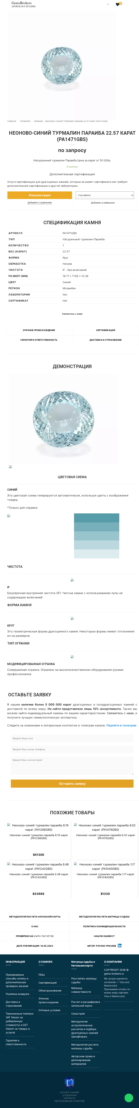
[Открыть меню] (3, 2)
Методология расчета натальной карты (34, 916)
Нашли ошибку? (104, 936)
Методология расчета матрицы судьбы (104, 916)
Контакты (69, 1098)
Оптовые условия (49, 1010)
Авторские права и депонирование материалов (83, 1060)
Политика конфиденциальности (104, 926)
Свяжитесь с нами (120, 713)
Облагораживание (50, 990)
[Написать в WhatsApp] (115, 1006)
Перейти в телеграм (121, 725)
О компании (69, 1095)
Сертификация (105, 330)
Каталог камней (69, 1092)
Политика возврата (17, 993)
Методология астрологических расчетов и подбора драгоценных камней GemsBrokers (84, 1029)
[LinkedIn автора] (119, 946)
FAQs (42, 974)
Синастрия (78, 1013)
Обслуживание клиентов (69, 1101)
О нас (34, 926)
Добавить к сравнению (40, 202)
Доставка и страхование (106, 340)
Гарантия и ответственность (38, 340)
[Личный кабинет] (112, 4)
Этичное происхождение (39, 330)
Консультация (39, 195)
